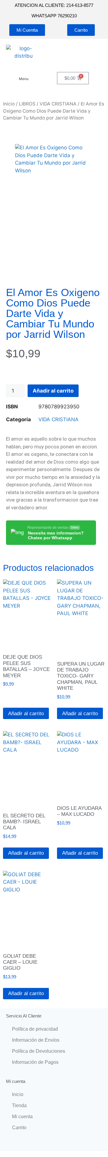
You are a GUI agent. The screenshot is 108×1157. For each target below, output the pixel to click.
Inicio (9, 104)
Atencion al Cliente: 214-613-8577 (54, 5)
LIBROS (27, 104)
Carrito (19, 1127)
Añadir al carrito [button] (26, 713)
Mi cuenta (22, 1116)
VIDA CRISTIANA (58, 104)
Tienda (19, 1105)
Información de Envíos (35, 1040)
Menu (23, 78)
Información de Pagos (35, 1062)
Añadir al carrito (53, 391)
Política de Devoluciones (38, 1051)
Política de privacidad (35, 1029)
